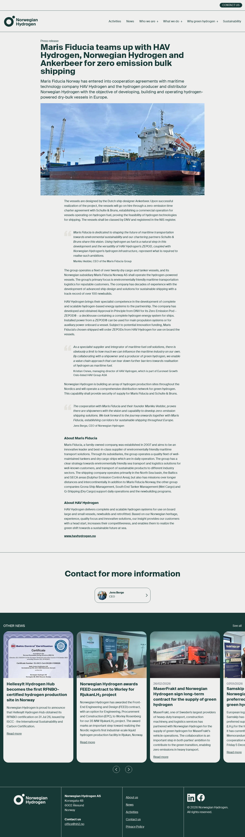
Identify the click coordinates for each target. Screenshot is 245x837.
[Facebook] (201, 797)
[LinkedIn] (191, 798)
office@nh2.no (74, 824)
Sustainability (232, 21)
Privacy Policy (135, 827)
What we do (172, 21)
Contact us (231, 5)
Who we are (148, 21)
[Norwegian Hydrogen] (21, 21)
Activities (115, 21)
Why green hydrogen (202, 21)
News (130, 21)
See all (237, 626)
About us (132, 797)
